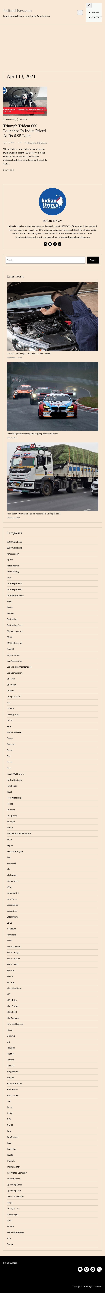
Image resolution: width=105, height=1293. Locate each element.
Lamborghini (13, 893)
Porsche (10, 1059)
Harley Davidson (14, 780)
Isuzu (9, 839)
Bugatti (10, 649)
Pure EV (10, 1065)
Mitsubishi (12, 1012)
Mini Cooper (13, 1006)
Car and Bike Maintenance (19, 667)
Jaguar (10, 845)
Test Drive (11, 1149)
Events (10, 738)
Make (9, 940)
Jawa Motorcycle (15, 851)
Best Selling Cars (14, 625)
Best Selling (12, 619)
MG (8, 994)
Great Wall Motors (15, 774)
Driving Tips (12, 714)
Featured (11, 744)
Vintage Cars (13, 1208)
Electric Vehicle (14, 732)
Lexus (9, 923)
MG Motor (12, 1000)
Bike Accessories (14, 631)
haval (9, 792)
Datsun (10, 708)
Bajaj (9, 601)
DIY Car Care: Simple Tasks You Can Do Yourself (28, 353)
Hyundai (11, 821)
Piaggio (10, 1053)
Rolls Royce (12, 1089)
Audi (9, 577)
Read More (8, 170)
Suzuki (10, 1125)
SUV (9, 1119)
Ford (9, 768)
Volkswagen (12, 1214)
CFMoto (11, 678)
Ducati (10, 720)
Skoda (9, 1107)
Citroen (10, 690)
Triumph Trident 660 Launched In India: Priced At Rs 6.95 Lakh (24, 131)
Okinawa (11, 1036)
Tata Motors (12, 1137)
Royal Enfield (13, 1095)
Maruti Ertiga (13, 952)
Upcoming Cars (14, 1190)
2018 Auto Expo (14, 547)
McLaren (11, 982)
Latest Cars (12, 911)
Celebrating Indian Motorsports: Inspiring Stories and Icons (32, 434)
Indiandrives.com (17, 10)
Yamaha (10, 1226)
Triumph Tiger (13, 1166)
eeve (9, 726)
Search (93, 260)
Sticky (9, 1113)
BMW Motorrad (14, 643)
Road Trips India (14, 1083)
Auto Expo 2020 (14, 589)
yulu (9, 1238)
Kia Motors (12, 875)
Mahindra (11, 934)
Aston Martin (13, 565)
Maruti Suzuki (13, 958)
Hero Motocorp (14, 797)
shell (9, 1101)
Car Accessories (14, 661)
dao (8, 702)
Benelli (10, 607)
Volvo (9, 1220)
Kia (8, 869)
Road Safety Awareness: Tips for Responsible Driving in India (33, 514)
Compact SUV (13, 696)
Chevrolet (11, 684)
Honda (10, 803)
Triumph (22, 119)
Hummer (11, 809)
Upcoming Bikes (14, 1184)
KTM (9, 887)
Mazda (10, 976)
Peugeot (11, 1047)
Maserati (11, 970)
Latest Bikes (12, 905)
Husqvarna (12, 815)
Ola (8, 1042)
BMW (9, 637)
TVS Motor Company (17, 1172)
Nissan (10, 1030)
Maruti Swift (12, 964)
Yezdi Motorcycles (15, 1232)
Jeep (9, 857)
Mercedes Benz (14, 988)
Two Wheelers (13, 1178)
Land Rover (12, 899)
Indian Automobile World (19, 833)
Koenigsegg (12, 881)
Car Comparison (14, 673)
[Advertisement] (52, 46)
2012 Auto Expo (14, 542)
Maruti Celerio (14, 946)
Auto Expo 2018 (14, 583)
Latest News (10, 119)
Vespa (9, 1202)
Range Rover (13, 1071)
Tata (9, 1131)
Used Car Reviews (15, 1196)
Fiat (8, 756)
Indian (10, 827)
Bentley (10, 613)
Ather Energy (13, 571)
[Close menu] (88, 5)
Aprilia (10, 559)
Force (9, 762)
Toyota (10, 1155)
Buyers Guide (13, 655)
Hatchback (12, 786)
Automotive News (15, 595)
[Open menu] (80, 12)
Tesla (9, 1143)
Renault (10, 1077)
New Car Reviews (15, 1024)
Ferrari (10, 750)
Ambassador (13, 554)
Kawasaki (11, 863)
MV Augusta (13, 1018)
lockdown (11, 928)
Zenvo (10, 1244)
